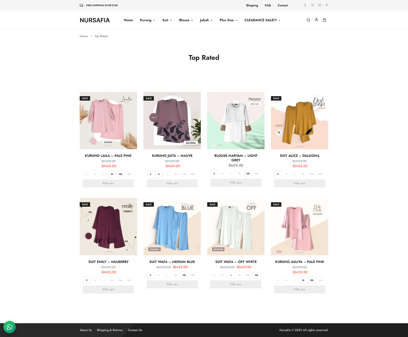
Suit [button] (165, 20)
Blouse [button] (184, 20)
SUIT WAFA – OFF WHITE (236, 261)
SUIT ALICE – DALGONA (299, 155)
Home (128, 20)
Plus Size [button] (227, 20)
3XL (129, 174)
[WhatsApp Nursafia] (9, 327)
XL (112, 174)
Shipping (252, 5)
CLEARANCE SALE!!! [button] (261, 20)
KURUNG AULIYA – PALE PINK (299, 261)
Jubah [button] (204, 20)
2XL (120, 174)
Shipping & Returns (110, 330)
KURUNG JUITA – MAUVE (172, 155)
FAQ (268, 5)
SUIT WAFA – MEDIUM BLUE (172, 261)
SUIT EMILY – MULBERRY (108, 261)
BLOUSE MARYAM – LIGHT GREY (236, 158)
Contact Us (135, 330)
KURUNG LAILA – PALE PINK (108, 155)
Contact (283, 5)
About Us (86, 330)
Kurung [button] (146, 20)
